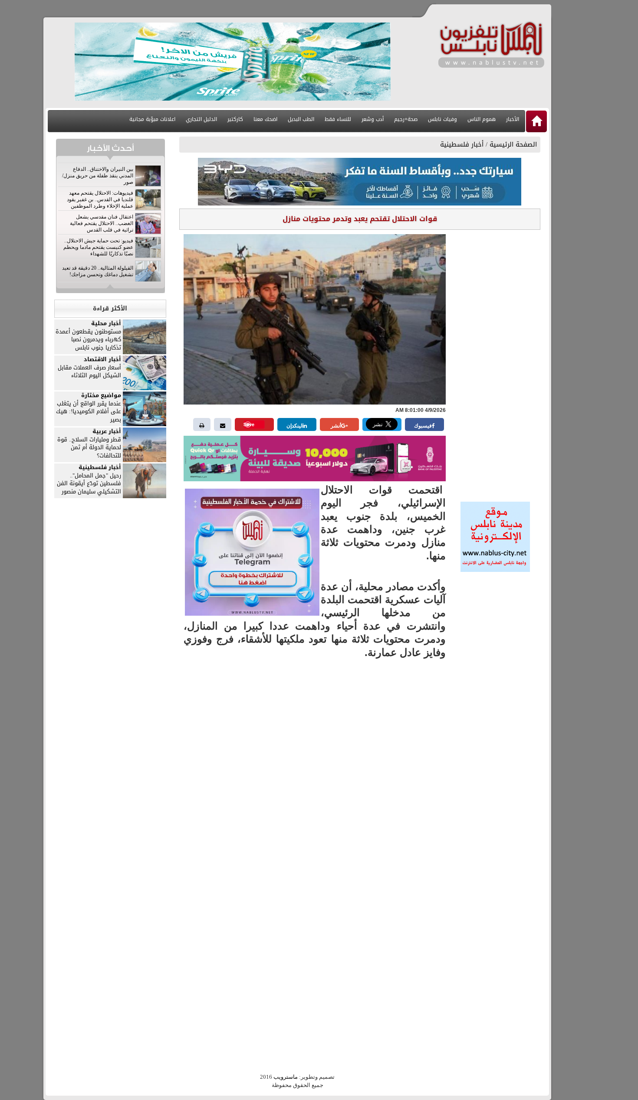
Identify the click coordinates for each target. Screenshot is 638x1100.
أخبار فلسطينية (461, 144)
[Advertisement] (495, 363)
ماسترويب (285, 1077)
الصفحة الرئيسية (513, 144)
